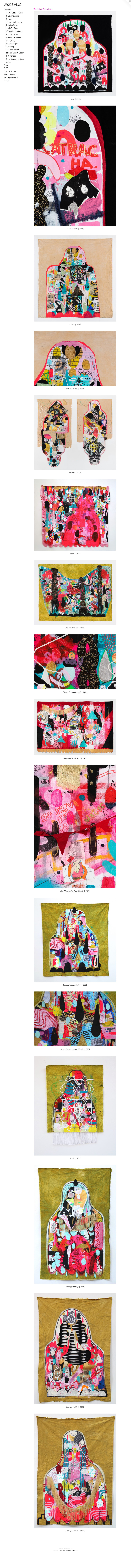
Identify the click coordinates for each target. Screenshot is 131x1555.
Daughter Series (12, 34)
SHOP (6, 68)
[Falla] (75, 515)
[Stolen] (75, 278)
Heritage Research (11, 77)
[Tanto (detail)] (75, 166)
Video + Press (9, 74)
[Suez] (75, 1106)
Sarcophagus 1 (72, 1531)
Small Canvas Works (13, 37)
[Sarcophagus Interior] (75, 940)
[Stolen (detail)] (75, 358)
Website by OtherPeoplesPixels (66, 1550)
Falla (72, 554)
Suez (72, 1158)
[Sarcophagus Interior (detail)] (75, 1018)
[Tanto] (75, 53)
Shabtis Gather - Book (14, 12)
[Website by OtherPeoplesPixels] (126, 5)
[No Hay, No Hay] (75, 1224)
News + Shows (10, 71)
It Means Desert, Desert (15, 52)
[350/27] (75, 432)
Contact (7, 80)
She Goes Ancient (12, 49)
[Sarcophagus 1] (75, 1471)
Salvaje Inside (72, 1407)
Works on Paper (12, 43)
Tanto (72, 99)
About (6, 65)
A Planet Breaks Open (14, 31)
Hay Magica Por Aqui (71, 758)
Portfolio (7, 9)
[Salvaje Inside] (75, 1348)
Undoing (9, 19)
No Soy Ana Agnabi (12, 15)
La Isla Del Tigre (12, 28)
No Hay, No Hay (72, 1287)
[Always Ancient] (75, 592)
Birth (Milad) (10, 40)
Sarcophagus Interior (72, 985)
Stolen (71, 324)
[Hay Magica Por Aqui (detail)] (75, 826)
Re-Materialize (11, 56)
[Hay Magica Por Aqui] (75, 727)
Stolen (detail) (72, 389)
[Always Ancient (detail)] (75, 661)
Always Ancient (72, 628)
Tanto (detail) (72, 229)
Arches (8, 62)
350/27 (72, 473)
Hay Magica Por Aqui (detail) (71, 891)
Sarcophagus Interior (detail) (72, 1049)
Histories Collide (12, 25)
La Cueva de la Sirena (14, 22)
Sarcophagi (10, 46)
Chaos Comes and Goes (15, 59)
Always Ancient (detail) (72, 692)
